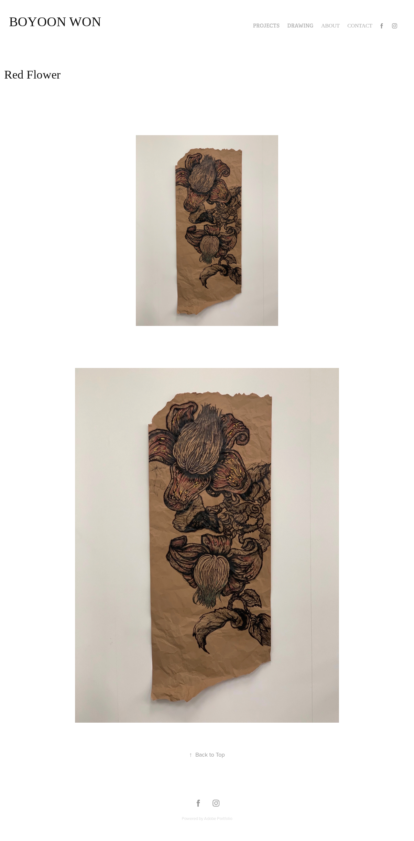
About (330, 26)
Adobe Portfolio (218, 818)
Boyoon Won (55, 21)
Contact (359, 26)
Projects (266, 25)
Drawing (300, 25)
